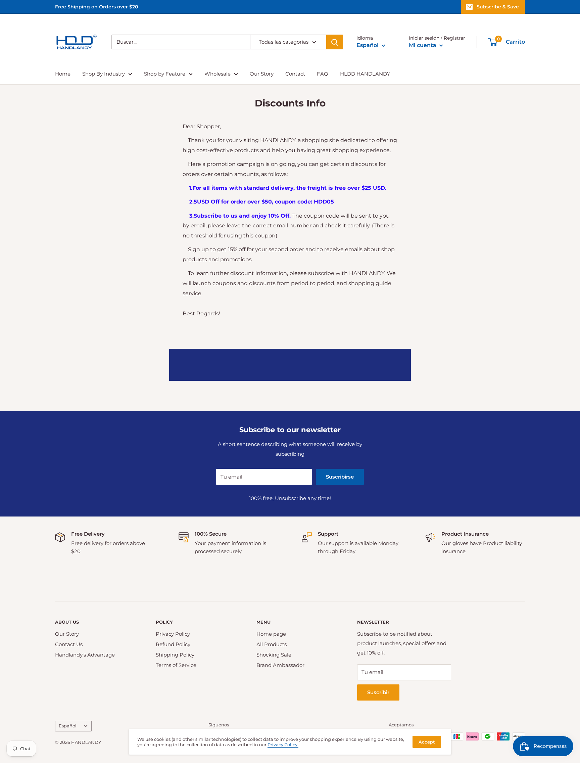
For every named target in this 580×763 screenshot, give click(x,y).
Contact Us (69, 644)
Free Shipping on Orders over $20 (96, 7)
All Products (271, 644)
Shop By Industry (103, 74)
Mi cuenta (423, 45)
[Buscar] (334, 42)
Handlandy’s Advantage (85, 655)
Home (62, 74)
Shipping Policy (175, 655)
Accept (427, 742)
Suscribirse (340, 477)
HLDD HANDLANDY (365, 74)
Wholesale (217, 74)
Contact (295, 74)
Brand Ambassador (280, 665)
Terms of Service (176, 665)
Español (68, 725)
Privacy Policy (173, 634)
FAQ (322, 74)
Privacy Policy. (283, 744)
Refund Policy (173, 644)
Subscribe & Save (498, 7)
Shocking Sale (273, 655)
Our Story (262, 74)
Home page (271, 634)
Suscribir (378, 692)
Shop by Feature (164, 74)
